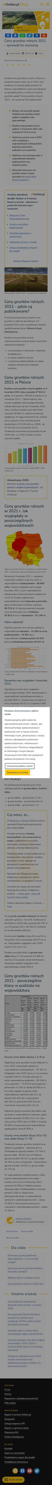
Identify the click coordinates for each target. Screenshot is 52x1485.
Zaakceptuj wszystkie (17, 772)
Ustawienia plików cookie (20, 766)
